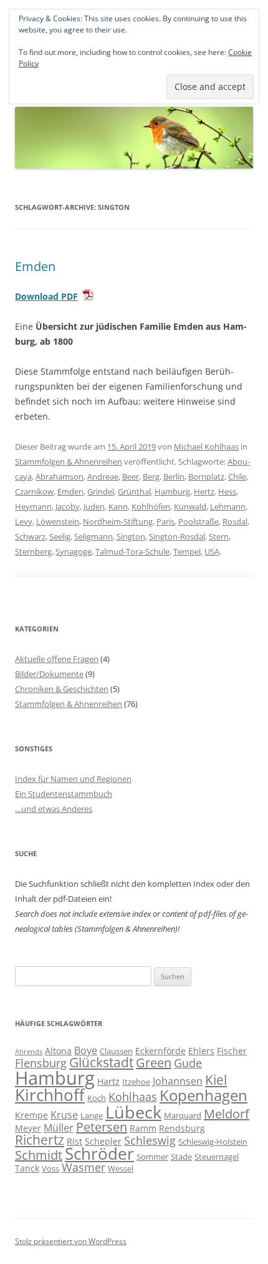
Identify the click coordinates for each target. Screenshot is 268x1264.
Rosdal (235, 521)
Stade (181, 1156)
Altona (58, 1051)
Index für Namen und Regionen (73, 778)
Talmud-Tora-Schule (132, 551)
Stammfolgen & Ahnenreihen (68, 461)
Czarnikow (34, 491)
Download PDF (46, 296)
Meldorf (226, 1113)
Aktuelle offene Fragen (56, 658)
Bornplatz (206, 476)
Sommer (152, 1156)
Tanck (27, 1168)
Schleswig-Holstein (212, 1141)
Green (153, 1062)
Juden (94, 506)
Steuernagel (216, 1156)
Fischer (232, 1051)
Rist (74, 1141)
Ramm (143, 1128)
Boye (85, 1050)
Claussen (116, 1051)
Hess (227, 491)
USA (211, 551)
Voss (50, 1168)
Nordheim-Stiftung (118, 521)
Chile (237, 476)
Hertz (204, 491)
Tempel (187, 551)
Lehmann (228, 506)
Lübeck (133, 1111)
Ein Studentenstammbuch (63, 793)
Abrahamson (60, 476)
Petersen (101, 1126)
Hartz (108, 1081)
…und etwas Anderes (53, 808)
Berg (151, 476)
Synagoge (73, 551)
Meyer (28, 1128)
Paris (165, 521)
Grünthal (134, 491)
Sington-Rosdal (177, 536)
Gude (188, 1062)
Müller (59, 1128)
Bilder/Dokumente (49, 673)
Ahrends (28, 1051)
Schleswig (150, 1140)
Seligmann (93, 536)
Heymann (33, 506)
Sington (131, 536)
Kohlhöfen (151, 506)
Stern (219, 536)
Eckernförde (160, 1051)
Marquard (182, 1115)
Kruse (64, 1115)
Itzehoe (136, 1081)
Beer (130, 476)
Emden (35, 266)
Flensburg (41, 1062)
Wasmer (83, 1167)
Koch (96, 1098)
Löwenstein (57, 521)
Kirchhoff (50, 1095)
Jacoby (67, 506)
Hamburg (172, 491)
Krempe (31, 1115)
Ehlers (201, 1051)
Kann (118, 506)
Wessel (120, 1168)
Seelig (59, 536)
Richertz (39, 1139)
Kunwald (190, 506)
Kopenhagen (203, 1095)
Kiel (216, 1080)
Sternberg (33, 551)
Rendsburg (182, 1128)
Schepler (103, 1141)
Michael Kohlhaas (206, 446)
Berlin (173, 476)
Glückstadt (101, 1062)
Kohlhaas (132, 1096)
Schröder (99, 1154)
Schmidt (38, 1155)
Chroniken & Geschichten (61, 688)
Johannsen (178, 1081)
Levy (23, 521)
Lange (91, 1115)
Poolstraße (198, 521)
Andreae (102, 476)
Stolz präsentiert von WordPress (71, 1241)
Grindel (100, 491)
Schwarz (30, 536)
